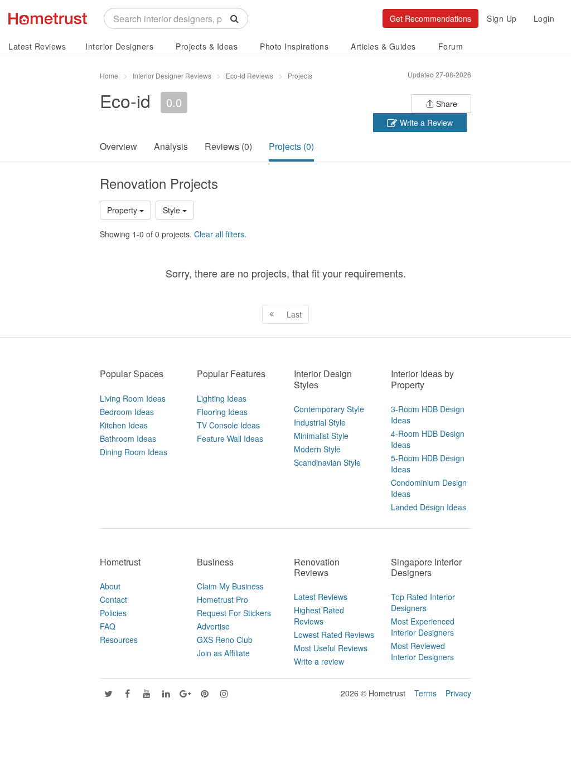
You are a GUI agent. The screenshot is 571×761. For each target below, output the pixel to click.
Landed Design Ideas (428, 507)
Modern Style (317, 449)
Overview (118, 146)
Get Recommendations (430, 18)
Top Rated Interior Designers (423, 602)
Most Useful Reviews (330, 647)
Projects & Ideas (207, 46)
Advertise (213, 626)
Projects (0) (291, 146)
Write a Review (425, 122)
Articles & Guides (383, 46)
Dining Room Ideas (133, 451)
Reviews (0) (228, 146)
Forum (450, 46)
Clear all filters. (220, 234)
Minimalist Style (321, 435)
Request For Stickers (234, 612)
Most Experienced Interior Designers (422, 627)
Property (123, 210)
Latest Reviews (37, 46)
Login (544, 18)
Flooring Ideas (222, 411)
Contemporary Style (329, 408)
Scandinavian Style (327, 462)
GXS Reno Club (225, 639)
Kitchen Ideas (124, 425)
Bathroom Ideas (128, 438)
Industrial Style (320, 422)
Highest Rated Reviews (319, 615)
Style (172, 210)
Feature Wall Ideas (230, 438)
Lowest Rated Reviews (334, 634)
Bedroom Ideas (127, 411)
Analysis (171, 146)
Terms (425, 693)
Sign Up (502, 18)
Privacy (458, 693)
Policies (113, 612)
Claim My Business (230, 586)
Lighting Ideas (221, 398)
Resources (119, 639)
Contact (113, 599)
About (110, 586)
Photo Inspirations (294, 46)
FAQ (107, 626)
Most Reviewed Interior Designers (422, 651)
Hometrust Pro (222, 599)
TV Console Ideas (228, 425)
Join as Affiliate (223, 652)
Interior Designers (119, 46)
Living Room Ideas (133, 398)
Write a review (319, 661)
